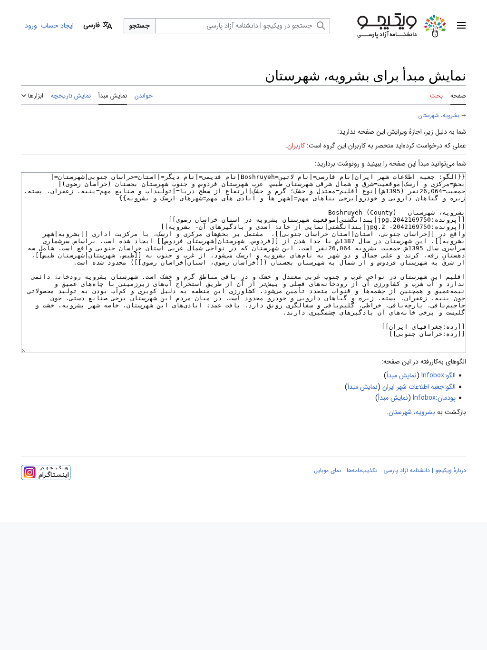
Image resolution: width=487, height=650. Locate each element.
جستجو (139, 25)
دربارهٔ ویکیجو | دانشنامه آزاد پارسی (424, 470)
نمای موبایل (327, 470)
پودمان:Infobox (434, 398)
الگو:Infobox (438, 375)
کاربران (296, 145)
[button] (461, 26)
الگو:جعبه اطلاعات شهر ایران (419, 387)
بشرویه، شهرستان (438, 115)
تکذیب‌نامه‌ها (362, 470)
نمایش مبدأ (402, 375)
